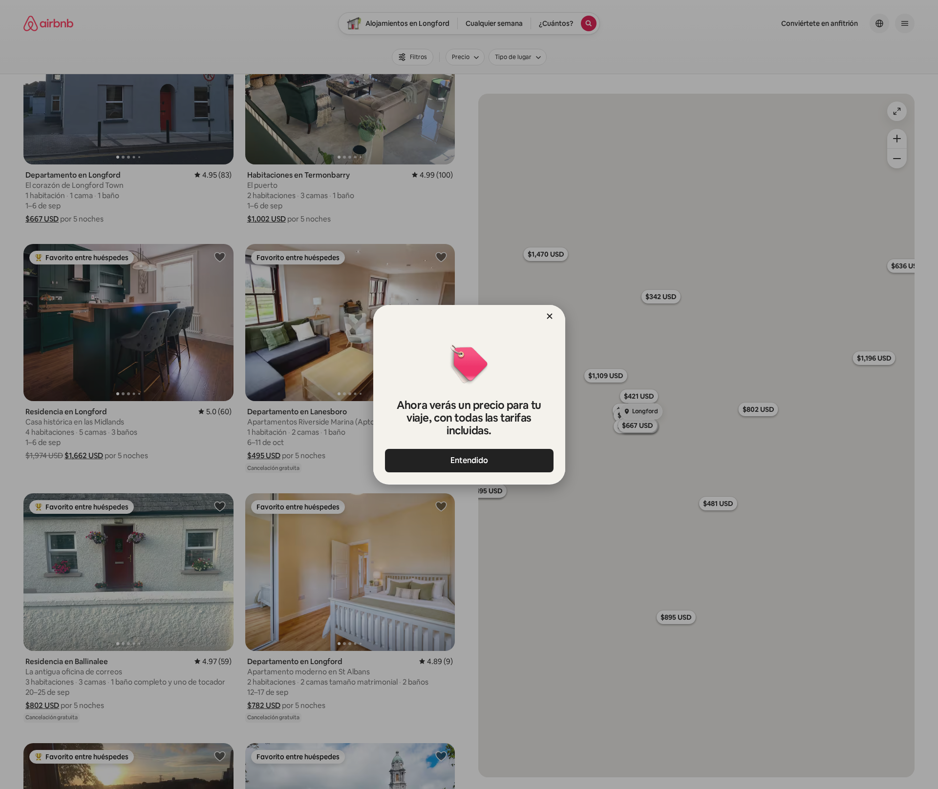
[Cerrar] (550, 316)
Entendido (469, 460)
